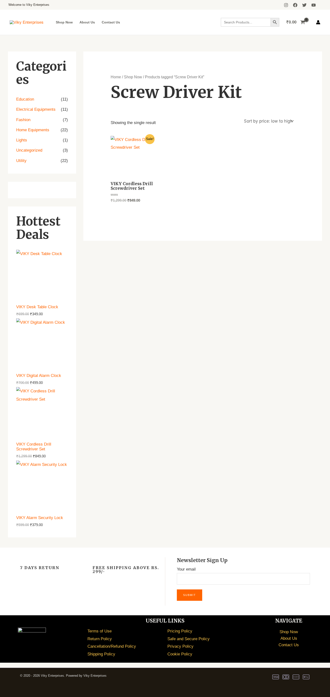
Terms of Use (99, 631)
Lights (21, 140)
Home (116, 77)
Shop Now (64, 22)
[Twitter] (304, 5)
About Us (87, 22)
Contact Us (111, 22)
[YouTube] (313, 5)
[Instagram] (286, 5)
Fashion (23, 119)
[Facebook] (295, 5)
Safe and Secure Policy (188, 639)
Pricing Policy (179, 631)
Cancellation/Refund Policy (111, 646)
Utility (21, 160)
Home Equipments (32, 130)
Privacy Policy (180, 646)
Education (25, 99)
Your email (186, 569)
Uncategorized (29, 150)
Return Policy (99, 639)
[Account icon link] (318, 22)
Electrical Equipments (36, 109)
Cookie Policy (179, 654)
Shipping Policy (101, 654)
